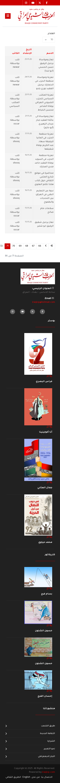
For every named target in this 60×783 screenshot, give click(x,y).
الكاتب (16, 53)
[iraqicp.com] (33, 16)
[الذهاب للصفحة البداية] (51, 246)
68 (26, 246)
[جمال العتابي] (38, 460)
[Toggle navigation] (8, 16)
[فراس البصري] (38, 354)
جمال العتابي (44, 488)
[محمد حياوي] (38, 515)
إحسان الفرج (45, 696)
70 (13, 246)
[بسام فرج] (38, 577)
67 (33, 246)
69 (20, 246)
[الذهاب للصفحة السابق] (46, 246)
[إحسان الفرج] (38, 680)
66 (39, 246)
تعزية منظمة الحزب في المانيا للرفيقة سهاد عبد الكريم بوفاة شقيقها (45, 141)
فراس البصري (44, 381)
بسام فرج (46, 594)
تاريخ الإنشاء (27, 51)
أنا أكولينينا (45, 432)
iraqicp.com (48, 772)
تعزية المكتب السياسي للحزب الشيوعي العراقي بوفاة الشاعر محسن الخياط (44, 102)
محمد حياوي (45, 542)
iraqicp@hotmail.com (43, 302)
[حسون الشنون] (38, 612)
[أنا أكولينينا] (38, 407)
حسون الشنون (43, 631)
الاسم (50, 53)
